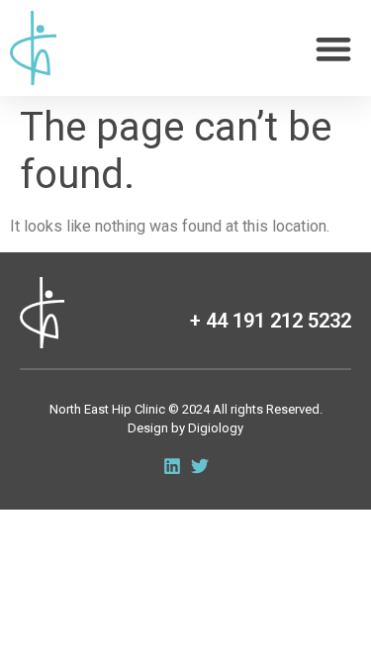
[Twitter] (200, 466)
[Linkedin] (172, 466)
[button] (333, 48)
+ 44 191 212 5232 (270, 320)
